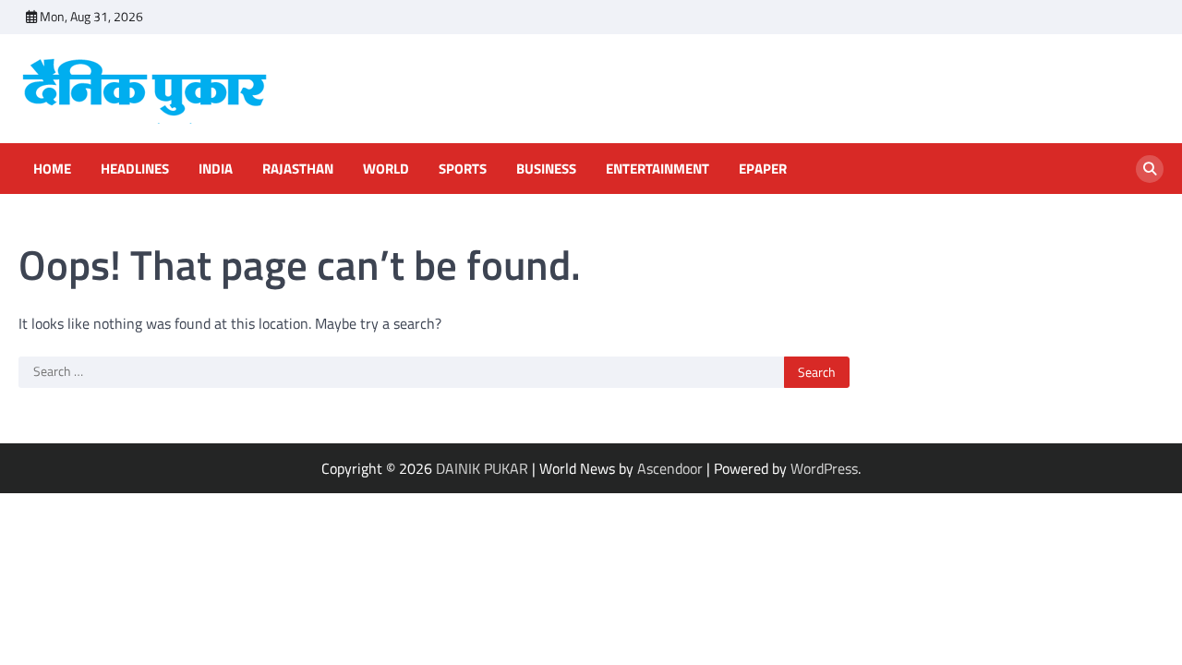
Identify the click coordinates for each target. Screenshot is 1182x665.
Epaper (763, 169)
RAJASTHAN (297, 169)
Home (52, 169)
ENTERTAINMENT (657, 169)
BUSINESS (546, 169)
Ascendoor (670, 468)
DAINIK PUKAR (482, 468)
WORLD (386, 169)
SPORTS (463, 169)
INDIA (216, 169)
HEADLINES (135, 169)
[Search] (1150, 169)
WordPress (824, 468)
